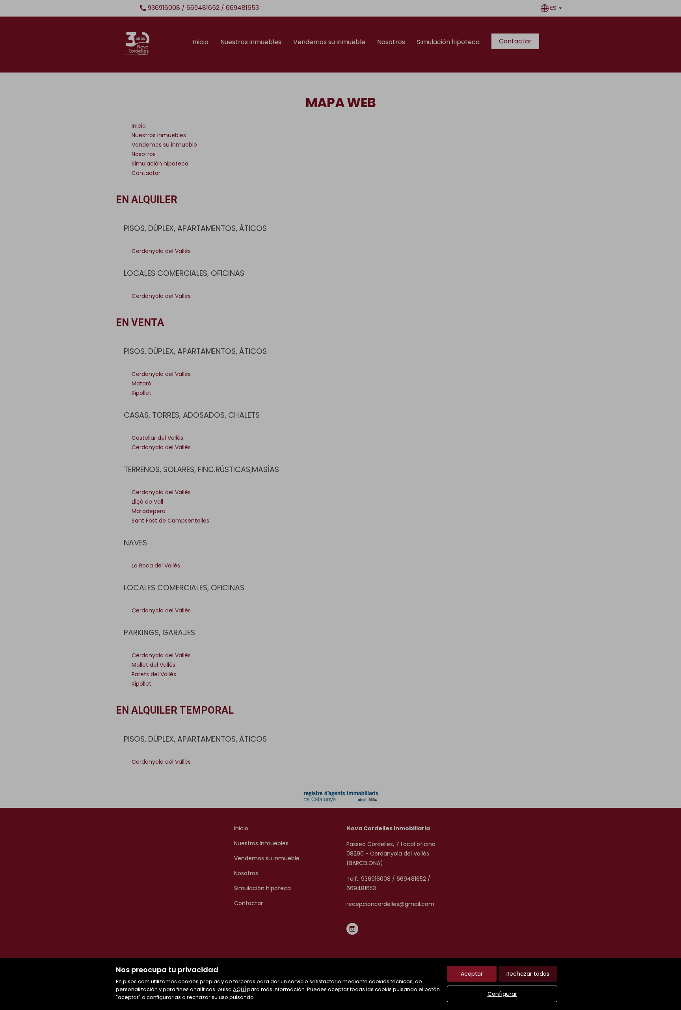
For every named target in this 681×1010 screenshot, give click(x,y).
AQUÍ (239, 989)
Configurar (502, 994)
